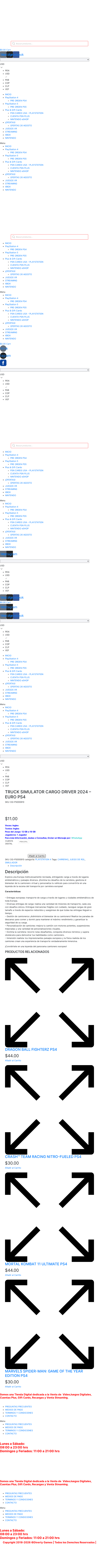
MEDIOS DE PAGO (14, 1409)
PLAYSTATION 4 (43, 859)
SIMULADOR (11, 862)
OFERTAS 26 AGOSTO (21, 125)
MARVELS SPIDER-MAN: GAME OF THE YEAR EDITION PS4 (44, 1373)
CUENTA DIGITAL (9, 842)
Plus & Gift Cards (13, 110)
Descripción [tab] (16, 865)
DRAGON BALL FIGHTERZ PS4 (31, 1049)
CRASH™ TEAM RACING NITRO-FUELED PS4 (43, 1156)
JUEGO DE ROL (77, 859)
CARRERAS (63, 859)
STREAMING (11, 131)
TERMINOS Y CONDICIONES (19, 1412)
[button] (49, 143)
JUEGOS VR (11, 128)
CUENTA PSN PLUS (20, 116)
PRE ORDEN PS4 (18, 100)
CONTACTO (11, 1416)
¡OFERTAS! (10, 122)
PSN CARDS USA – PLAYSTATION (26, 113)
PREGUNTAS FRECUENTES (18, 1406)
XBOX (8, 135)
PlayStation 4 (11, 97)
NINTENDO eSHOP (19, 119)
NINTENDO (10, 138)
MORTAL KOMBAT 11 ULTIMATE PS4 (36, 1264)
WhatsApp (76, 838)
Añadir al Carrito (37, 856)
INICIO (8, 94)
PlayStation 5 (11, 103)
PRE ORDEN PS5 (18, 107)
